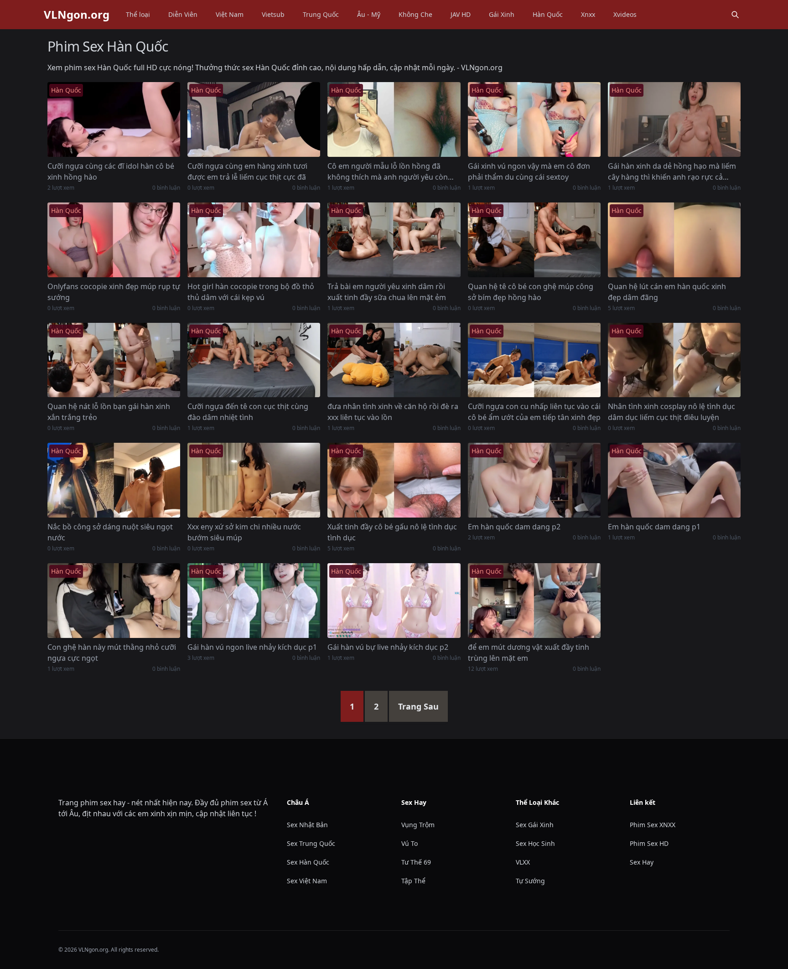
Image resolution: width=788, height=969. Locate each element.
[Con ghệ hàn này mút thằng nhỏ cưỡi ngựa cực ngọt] (113, 600)
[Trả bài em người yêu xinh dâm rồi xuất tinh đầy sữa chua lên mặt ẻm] (393, 239)
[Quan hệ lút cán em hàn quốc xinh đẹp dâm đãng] (674, 239)
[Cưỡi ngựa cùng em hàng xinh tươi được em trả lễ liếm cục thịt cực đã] (253, 119)
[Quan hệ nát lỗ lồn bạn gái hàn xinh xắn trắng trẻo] (113, 360)
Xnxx (588, 14)
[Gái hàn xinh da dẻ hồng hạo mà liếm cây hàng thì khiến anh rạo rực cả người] (674, 119)
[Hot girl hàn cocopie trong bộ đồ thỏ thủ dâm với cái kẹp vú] (253, 239)
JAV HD (461, 14)
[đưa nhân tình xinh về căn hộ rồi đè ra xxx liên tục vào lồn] (393, 360)
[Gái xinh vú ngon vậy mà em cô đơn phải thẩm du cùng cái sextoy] (534, 119)
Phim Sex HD (649, 843)
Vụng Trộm (418, 824)
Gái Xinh (501, 14)
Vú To (409, 843)
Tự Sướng (530, 880)
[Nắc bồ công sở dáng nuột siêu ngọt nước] (113, 480)
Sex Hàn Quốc (308, 862)
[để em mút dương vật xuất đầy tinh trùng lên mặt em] (534, 600)
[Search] (735, 14)
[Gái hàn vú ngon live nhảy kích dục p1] (253, 600)
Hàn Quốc (548, 14)
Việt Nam (230, 14)
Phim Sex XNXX (652, 824)
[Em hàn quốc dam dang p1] (674, 480)
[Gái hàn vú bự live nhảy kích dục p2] (393, 600)
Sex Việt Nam (307, 880)
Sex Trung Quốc (311, 843)
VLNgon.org (76, 14)
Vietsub (273, 14)
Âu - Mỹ (368, 14)
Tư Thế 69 (416, 862)
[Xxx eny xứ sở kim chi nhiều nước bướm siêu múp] (253, 480)
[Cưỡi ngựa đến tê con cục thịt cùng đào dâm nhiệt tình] (253, 360)
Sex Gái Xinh (535, 824)
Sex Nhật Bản (307, 824)
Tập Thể (413, 880)
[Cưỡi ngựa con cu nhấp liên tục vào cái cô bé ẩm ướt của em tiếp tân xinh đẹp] (534, 360)
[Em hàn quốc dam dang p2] (534, 480)
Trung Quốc (321, 14)
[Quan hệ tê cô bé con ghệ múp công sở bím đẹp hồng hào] (534, 239)
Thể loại (138, 14)
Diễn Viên (182, 14)
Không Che (415, 14)
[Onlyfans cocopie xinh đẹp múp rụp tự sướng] (113, 239)
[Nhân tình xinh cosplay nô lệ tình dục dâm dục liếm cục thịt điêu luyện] (674, 360)
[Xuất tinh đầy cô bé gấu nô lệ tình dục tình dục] (393, 480)
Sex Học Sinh (535, 843)
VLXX (523, 862)
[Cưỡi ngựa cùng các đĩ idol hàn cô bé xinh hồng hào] (113, 119)
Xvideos (625, 14)
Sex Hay (641, 862)
